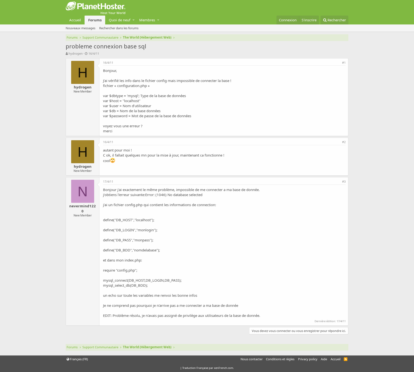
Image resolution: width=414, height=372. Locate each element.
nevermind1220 (82, 208)
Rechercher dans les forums (118, 28)
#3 (344, 182)
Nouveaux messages (80, 28)
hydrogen (76, 53)
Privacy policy (307, 359)
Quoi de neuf (119, 19)
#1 (344, 63)
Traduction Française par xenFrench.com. (208, 368)
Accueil (75, 19)
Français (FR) (78, 359)
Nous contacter (252, 359)
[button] (133, 20)
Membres (147, 19)
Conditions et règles (280, 359)
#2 (344, 142)
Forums (95, 19)
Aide (324, 359)
